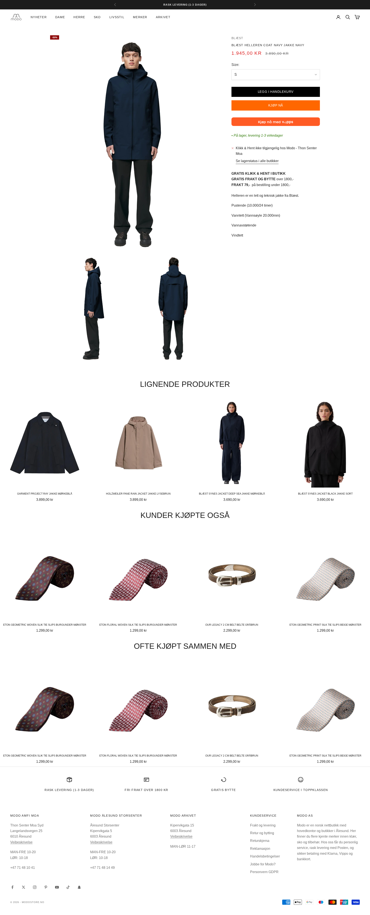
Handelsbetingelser (265, 856)
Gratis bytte (223, 790)
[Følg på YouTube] (57, 887)
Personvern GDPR (264, 872)
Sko (97, 17)
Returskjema (259, 841)
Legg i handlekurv (276, 91)
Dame (60, 17)
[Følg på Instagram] (35, 887)
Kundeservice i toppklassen (300, 790)
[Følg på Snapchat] (79, 887)
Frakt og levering (263, 825)
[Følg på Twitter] (23, 887)
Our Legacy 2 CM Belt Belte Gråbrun (231, 624)
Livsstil (116, 17)
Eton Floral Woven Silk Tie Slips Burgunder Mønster (138, 624)
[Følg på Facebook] (12, 887)
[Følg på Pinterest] (46, 887)
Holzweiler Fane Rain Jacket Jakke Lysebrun (138, 493)
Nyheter (39, 17)
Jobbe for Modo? (263, 864)
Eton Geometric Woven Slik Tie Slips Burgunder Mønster (44, 624)
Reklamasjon (260, 848)
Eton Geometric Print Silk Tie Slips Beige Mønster (325, 624)
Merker (140, 17)
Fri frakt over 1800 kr (146, 790)
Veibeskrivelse (21, 842)
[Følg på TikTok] (68, 887)
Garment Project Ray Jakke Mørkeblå (44, 493)
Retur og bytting (262, 833)
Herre (79, 17)
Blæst (237, 38)
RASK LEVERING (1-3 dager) (69, 790)
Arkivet (163, 17)
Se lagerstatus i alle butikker (257, 161)
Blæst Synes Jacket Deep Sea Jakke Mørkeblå (232, 493)
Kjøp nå (275, 105)
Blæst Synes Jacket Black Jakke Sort (325, 493)
